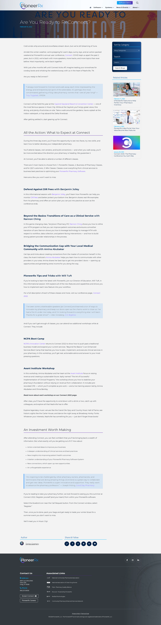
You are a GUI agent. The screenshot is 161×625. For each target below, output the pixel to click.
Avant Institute (77, 373)
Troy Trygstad (32, 95)
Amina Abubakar (53, 257)
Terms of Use (85, 613)
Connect (68, 55)
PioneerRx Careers (29, 600)
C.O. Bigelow (70, 315)
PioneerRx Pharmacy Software (72, 171)
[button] (98, 7)
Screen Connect (29, 596)
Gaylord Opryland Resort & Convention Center (73, 104)
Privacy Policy (76, 613)
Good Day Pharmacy (85, 485)
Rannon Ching (76, 224)
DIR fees (34, 197)
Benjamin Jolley (58, 194)
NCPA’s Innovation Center (34, 344)
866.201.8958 (24, 590)
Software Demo (125, 3)
